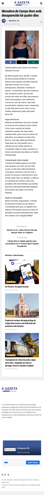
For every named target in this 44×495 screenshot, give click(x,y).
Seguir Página (33, 462)
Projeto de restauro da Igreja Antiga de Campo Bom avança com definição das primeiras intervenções (20, 323)
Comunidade (11, 282)
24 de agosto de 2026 (11, 329)
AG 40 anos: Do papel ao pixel (17, 286)
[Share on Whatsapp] (33, 62)
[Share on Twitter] (22, 62)
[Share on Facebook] (10, 62)
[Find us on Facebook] (2, 475)
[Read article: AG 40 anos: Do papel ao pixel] (22, 272)
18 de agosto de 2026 (11, 368)
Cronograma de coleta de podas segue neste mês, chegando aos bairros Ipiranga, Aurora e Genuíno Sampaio (20, 363)
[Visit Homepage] (21, 3)
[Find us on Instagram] (5, 475)
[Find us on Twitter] (8, 475)
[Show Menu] (3, 3)
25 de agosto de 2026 (11, 289)
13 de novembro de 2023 (12, 24)
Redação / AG (14, 21)
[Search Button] (41, 3)
